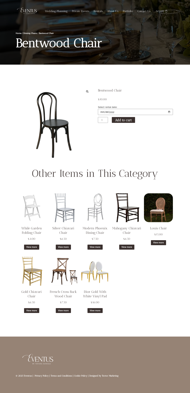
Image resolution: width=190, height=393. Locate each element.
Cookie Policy (80, 375)
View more (31, 247)
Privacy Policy (42, 375)
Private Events (80, 11)
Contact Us (143, 11)
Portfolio (128, 11)
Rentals (98, 11)
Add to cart (123, 120)
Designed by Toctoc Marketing (104, 375)
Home (18, 33)
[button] (87, 91)
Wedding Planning (56, 11)
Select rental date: (107, 107)
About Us (112, 11)
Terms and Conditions (61, 375)
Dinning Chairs (30, 33)
